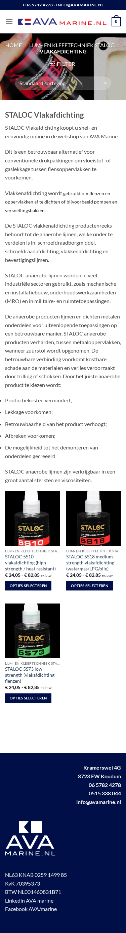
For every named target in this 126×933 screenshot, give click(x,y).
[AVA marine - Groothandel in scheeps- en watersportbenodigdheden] (62, 21)
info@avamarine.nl (98, 802)
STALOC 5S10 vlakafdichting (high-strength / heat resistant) (30, 562)
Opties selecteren (28, 585)
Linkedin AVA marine (29, 900)
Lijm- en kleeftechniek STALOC (71, 45)
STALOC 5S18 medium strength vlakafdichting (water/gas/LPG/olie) (90, 562)
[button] (9, 21)
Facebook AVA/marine (31, 909)
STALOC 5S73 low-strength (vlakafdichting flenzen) (29, 674)
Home (13, 45)
